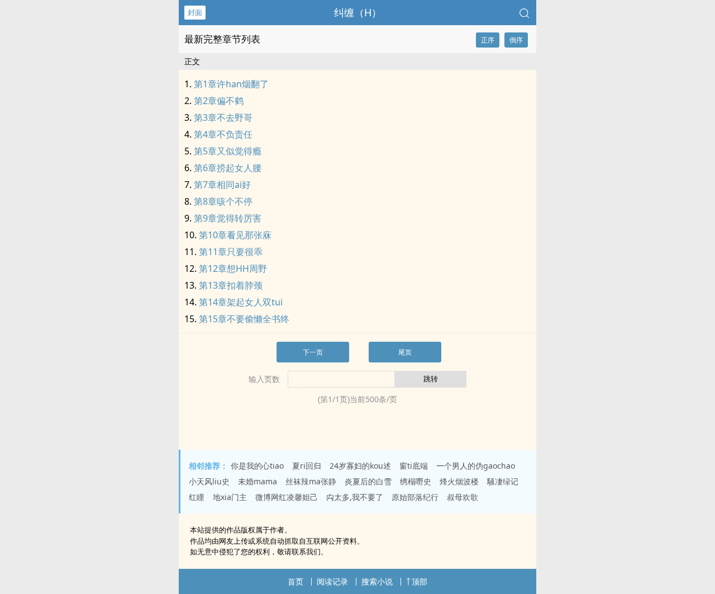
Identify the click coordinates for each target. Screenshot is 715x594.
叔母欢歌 (462, 497)
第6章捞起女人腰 (227, 168)
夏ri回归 (306, 465)
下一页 (313, 352)
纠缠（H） (358, 12)
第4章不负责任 (223, 134)
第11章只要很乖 (231, 252)
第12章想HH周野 (233, 268)
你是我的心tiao (257, 465)
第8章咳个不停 (223, 201)
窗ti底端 (413, 465)
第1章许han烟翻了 (231, 84)
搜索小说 (377, 581)
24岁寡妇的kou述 (360, 465)
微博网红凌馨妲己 (286, 497)
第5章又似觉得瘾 (227, 151)
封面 (195, 12)
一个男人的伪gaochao (475, 465)
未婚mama (257, 481)
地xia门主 (230, 497)
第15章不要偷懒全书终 (244, 319)
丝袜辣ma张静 (310, 481)
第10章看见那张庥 (235, 235)
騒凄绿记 (502, 481)
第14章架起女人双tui (241, 302)
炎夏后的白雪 (368, 481)
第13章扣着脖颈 (231, 285)
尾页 (405, 352)
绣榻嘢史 (415, 481)
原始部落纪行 (415, 497)
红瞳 (196, 497)
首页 (295, 581)
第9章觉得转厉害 (227, 218)
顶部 (419, 581)
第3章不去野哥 (223, 117)
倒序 (516, 40)
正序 (487, 40)
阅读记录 (332, 581)
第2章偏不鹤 (219, 101)
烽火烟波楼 (459, 481)
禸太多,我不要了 (354, 497)
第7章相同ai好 (222, 184)
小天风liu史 (209, 481)
